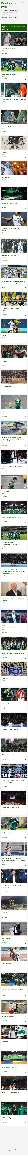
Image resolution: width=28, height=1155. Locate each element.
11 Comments (4, 234)
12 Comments (4, 53)
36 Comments (4, 605)
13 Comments (4, 548)
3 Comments (4, 340)
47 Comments (4, 733)
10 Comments (4, 837)
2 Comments (4, 759)
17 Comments (4, 864)
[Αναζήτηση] (22, 3)
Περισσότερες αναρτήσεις (14, 1130)
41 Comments (4, 445)
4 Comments (4, 365)
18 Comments (4, 416)
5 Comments (4, 577)
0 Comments (4, 105)
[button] (25, 54)
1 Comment (4, 156)
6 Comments (4, 182)
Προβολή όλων (5, 29)
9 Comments (4, 496)
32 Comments (4, 708)
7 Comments (4, 131)
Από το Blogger (15, 1150)
